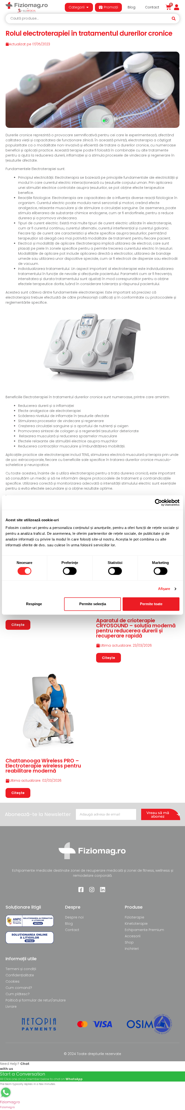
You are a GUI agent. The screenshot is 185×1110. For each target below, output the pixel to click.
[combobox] (88, 18)
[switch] (70, 571)
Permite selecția (92, 604)
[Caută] (175, 18)
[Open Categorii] (87, 7)
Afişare (164, 589)
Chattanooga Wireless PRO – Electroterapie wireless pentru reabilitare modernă (43, 765)
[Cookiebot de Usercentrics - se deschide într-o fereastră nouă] (158, 502)
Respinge (34, 604)
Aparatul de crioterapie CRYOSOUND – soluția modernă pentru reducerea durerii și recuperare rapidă (136, 628)
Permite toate (151, 604)
